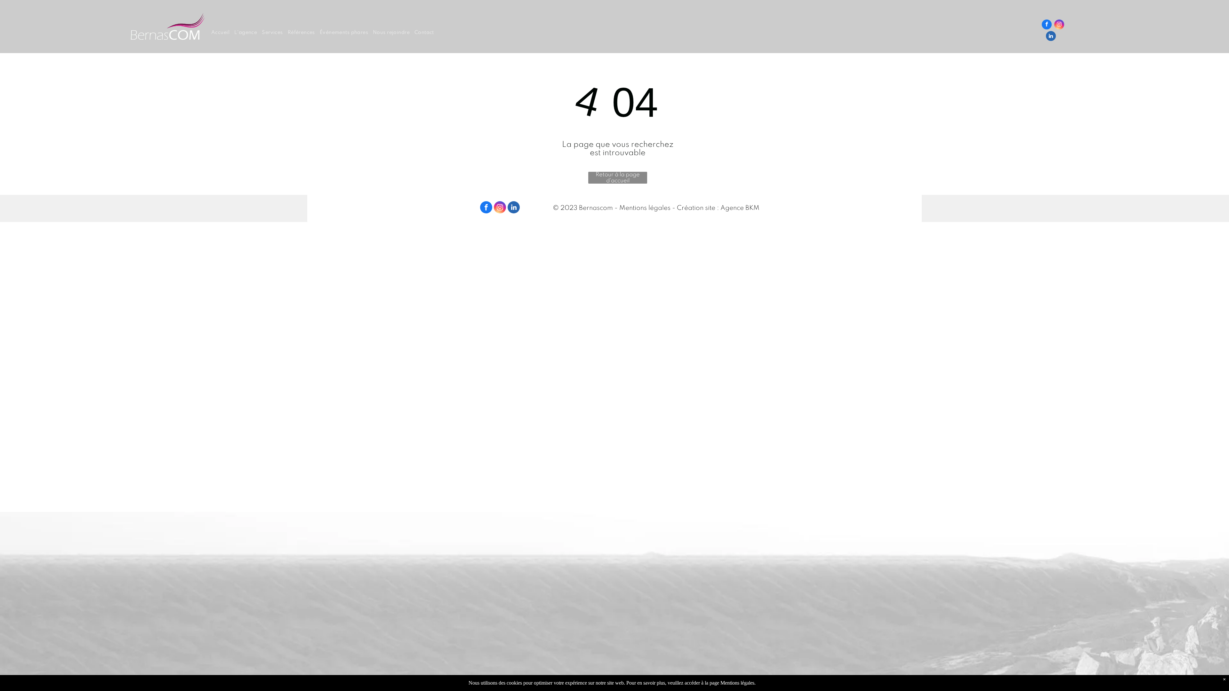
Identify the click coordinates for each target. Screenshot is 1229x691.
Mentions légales (645, 208)
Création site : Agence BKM (718, 208)
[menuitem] (222, 32)
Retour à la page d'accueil (618, 178)
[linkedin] (1051, 37)
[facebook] (1047, 25)
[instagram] (1059, 25)
